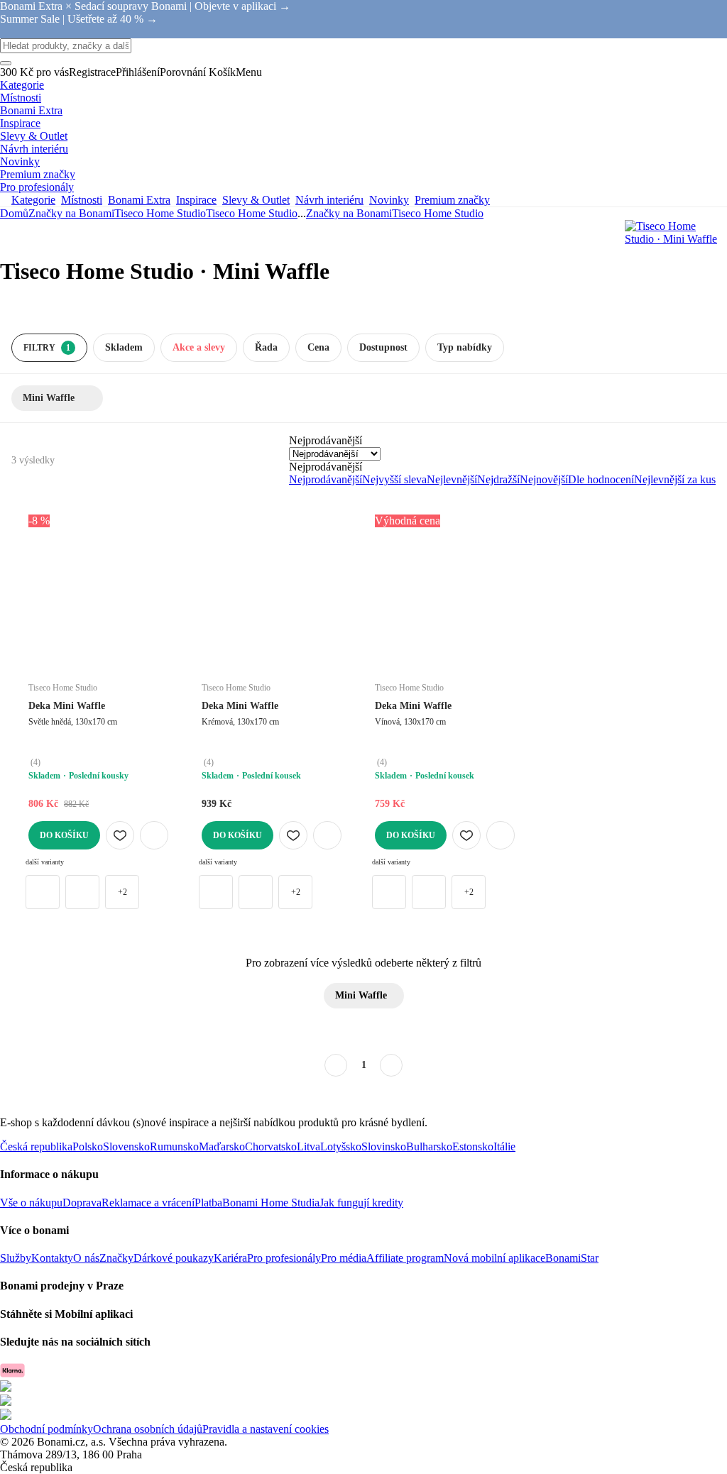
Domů (14, 213)
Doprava (82, 1203)
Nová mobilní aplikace (494, 1258)
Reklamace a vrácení (148, 1203)
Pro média (343, 1258)
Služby (15, 1258)
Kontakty (52, 1258)
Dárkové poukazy (173, 1258)
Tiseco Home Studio (251, 213)
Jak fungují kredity (361, 1203)
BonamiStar (571, 1258)
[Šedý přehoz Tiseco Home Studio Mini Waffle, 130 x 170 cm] (43, 892)
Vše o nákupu (31, 1203)
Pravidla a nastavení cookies (265, 1429)
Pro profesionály (284, 1258)
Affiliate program (405, 1258)
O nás (86, 1258)
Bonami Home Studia (270, 1203)
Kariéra (230, 1258)
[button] (154, 835)
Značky (116, 1258)
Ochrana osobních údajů (147, 1429)
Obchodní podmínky (46, 1429)
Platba (208, 1203)
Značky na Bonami (71, 213)
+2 (122, 892)
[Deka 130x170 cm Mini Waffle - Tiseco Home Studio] (82, 892)
